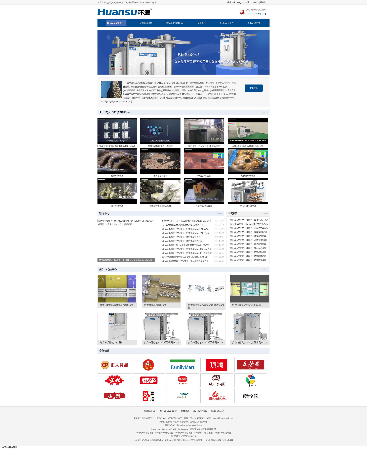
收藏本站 (231, 2)
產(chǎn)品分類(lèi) (174, 23)
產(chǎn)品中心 (108, 269)
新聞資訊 (202, 23)
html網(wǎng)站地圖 (203, 433)
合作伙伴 (104, 350)
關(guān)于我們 (244, 2)
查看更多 (254, 88)
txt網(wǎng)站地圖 (223, 433)
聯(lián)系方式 (254, 23)
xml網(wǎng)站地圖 (144, 433)
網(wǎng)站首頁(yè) (116, 23)
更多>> (265, 113)
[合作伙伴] (251, 396)
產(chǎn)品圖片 (227, 23)
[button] (27, 224)
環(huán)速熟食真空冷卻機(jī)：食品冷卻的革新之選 (185, 261)
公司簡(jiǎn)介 (145, 23)
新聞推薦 (233, 213)
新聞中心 (104, 213)
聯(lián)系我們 (259, 2)
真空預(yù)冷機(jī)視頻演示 (114, 112)
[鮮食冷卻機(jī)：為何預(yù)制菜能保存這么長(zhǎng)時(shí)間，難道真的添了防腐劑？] (126, 240)
